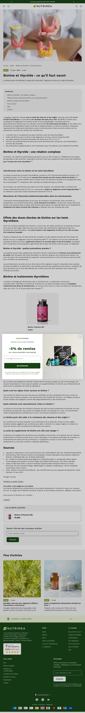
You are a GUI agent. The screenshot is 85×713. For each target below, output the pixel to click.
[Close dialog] (80, 336)
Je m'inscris (22, 366)
